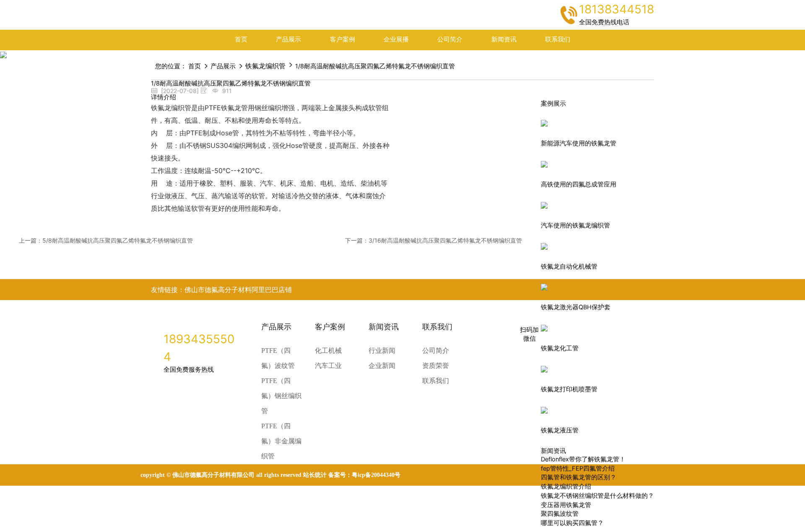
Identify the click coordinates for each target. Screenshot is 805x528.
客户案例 (342, 39)
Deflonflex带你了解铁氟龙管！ (583, 459)
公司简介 (449, 39)
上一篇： (106, 240)
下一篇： (433, 240)
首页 (241, 39)
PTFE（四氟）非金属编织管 (281, 441)
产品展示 (288, 39)
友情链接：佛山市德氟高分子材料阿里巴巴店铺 (221, 289)
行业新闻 (382, 350)
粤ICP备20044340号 (376, 475)
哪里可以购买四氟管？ (572, 523)
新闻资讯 (504, 39)
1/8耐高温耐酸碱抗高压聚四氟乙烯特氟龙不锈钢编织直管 (375, 66)
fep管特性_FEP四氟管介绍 (578, 468)
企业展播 (396, 39)
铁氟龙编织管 (265, 66)
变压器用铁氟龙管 (566, 505)
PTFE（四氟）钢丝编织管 (281, 395)
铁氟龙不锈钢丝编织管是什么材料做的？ (597, 496)
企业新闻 (382, 365)
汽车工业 (328, 365)
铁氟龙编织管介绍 (566, 486)
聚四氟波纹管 (560, 514)
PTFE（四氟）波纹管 (278, 358)
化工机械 (328, 350)
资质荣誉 (435, 365)
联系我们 (557, 39)
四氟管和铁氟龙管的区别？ (578, 477)
